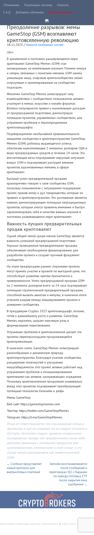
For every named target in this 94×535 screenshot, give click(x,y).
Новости (63, 5)
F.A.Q (6, 12)
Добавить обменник (30, 12)
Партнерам (57, 529)
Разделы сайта (14, 529)
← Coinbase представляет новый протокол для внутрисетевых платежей (24, 468)
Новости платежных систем (44, 45)
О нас (73, 529)
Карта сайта (37, 529)
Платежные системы (38, 5)
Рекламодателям (60, 12)
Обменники (11, 5)
